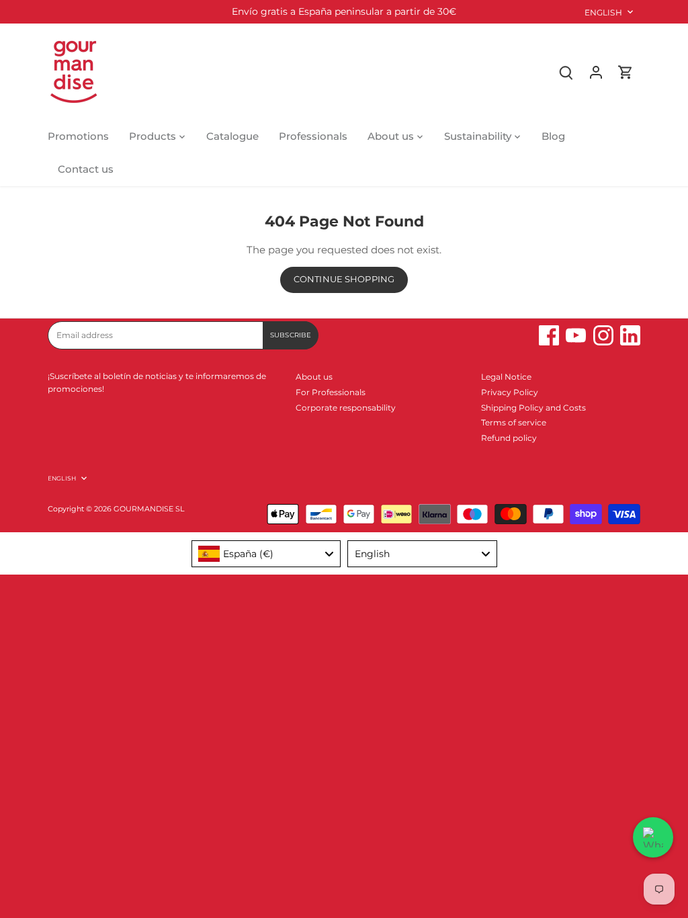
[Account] (596, 71)
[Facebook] (549, 335)
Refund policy (509, 438)
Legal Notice (506, 377)
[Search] (566, 71)
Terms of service (513, 422)
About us (314, 377)
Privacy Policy (509, 392)
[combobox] (266, 553)
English (603, 12)
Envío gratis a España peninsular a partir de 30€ (344, 11)
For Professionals (331, 392)
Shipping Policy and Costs (533, 408)
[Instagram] (603, 335)
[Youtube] (576, 335)
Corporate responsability (346, 408)
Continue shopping (344, 279)
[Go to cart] (625, 71)
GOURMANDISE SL (149, 509)
